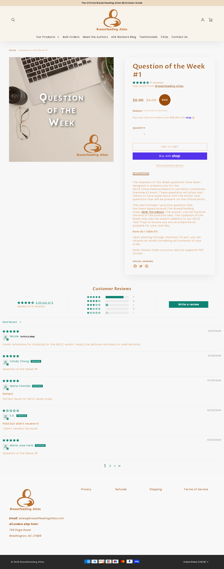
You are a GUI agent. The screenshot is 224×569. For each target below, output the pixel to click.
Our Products (45, 37)
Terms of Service (196, 489)
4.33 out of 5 (44, 303)
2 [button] (110, 466)
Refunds (121, 489)
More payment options (169, 165)
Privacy (86, 489)
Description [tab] (141, 173)
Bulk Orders (71, 37)
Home (12, 50)
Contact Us (180, 37)
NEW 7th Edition (153, 212)
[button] (141, 83)
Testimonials (148, 37)
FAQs (164, 37)
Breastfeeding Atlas (169, 86)
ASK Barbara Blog (123, 37)
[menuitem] (48, 37)
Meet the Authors (95, 37)
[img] (11, 331)
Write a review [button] (188, 304)
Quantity (139, 128)
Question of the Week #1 (33, 50)
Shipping (137, 110)
